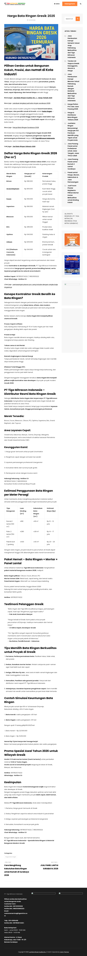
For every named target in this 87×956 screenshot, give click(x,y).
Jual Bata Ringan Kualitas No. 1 (37, 952)
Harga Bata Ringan (10, 857)
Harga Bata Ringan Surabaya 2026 (26, 127)
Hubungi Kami (70, 4)
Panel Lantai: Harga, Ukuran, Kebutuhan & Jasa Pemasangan (73, 177)
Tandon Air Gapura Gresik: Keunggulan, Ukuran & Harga (73, 66)
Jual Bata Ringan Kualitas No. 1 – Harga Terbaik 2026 (33, 98)
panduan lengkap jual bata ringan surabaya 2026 (31, 103)
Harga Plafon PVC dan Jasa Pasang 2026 (73, 106)
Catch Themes (64, 952)
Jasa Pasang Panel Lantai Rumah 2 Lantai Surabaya (73, 164)
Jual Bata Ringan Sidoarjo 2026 (24, 146)
